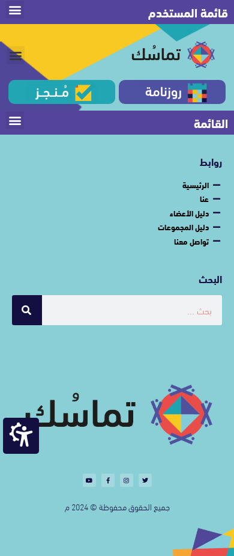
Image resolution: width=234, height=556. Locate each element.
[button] (15, 10)
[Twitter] (145, 480)
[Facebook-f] (108, 480)
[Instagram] (126, 480)
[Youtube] (89, 480)
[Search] (27, 310)
